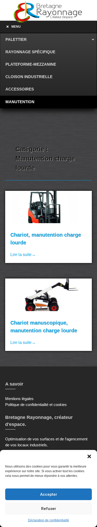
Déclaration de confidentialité (48, 520)
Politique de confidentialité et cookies (36, 404)
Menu (16, 26)
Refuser (48, 508)
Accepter (48, 494)
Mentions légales (19, 398)
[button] (89, 456)
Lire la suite (23, 254)
